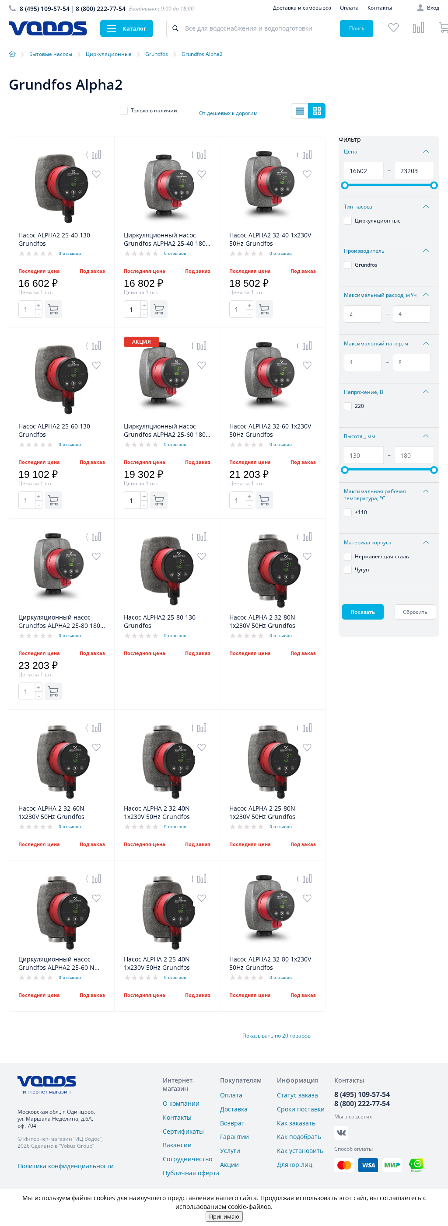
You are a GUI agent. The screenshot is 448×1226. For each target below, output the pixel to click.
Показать (362, 612)
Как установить (300, 1150)
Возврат (232, 1123)
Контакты (380, 7)
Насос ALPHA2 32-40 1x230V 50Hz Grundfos (270, 239)
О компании (181, 1103)
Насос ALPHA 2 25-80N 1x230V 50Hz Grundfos (262, 812)
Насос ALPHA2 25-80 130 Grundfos (160, 621)
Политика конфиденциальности (66, 1166)
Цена (350, 151)
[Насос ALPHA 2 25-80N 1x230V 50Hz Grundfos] (272, 799)
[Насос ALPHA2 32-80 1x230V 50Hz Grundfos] (272, 950)
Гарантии (234, 1136)
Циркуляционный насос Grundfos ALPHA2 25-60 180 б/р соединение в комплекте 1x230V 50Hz (167, 430)
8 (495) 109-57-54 (45, 8)
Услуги (230, 1150)
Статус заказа (297, 1095)
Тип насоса (358, 206)
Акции (229, 1164)
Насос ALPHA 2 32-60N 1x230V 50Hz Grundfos (51, 812)
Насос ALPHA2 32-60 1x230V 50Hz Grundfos (270, 430)
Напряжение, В (363, 392)
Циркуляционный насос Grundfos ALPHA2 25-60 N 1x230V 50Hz (56, 963)
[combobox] (234, 110)
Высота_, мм (359, 436)
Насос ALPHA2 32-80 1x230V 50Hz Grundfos (270, 963)
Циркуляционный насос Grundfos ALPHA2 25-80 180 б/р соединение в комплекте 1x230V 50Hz (61, 621)
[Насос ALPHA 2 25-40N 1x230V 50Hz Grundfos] (167, 950)
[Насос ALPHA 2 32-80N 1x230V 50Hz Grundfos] (272, 608)
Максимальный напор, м (376, 343)
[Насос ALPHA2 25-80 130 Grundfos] (167, 608)
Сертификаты (183, 1131)
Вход (433, 7)
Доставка (234, 1109)
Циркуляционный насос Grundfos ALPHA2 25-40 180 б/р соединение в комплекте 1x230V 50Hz (167, 239)
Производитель (364, 250)
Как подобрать (299, 1136)
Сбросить (415, 612)
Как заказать (296, 1123)
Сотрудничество (187, 1159)
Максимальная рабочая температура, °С (375, 495)
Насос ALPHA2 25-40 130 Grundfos (54, 239)
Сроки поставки (301, 1109)
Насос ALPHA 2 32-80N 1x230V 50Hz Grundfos (262, 621)
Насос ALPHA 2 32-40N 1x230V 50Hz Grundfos (157, 812)
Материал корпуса (368, 542)
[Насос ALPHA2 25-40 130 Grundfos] (61, 226)
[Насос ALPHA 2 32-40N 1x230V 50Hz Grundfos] (167, 799)
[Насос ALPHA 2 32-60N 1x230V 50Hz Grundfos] (61, 799)
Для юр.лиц (294, 1164)
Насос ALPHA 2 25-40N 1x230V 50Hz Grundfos (157, 963)
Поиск (356, 28)
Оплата (349, 7)
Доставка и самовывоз (302, 7)
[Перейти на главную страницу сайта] (48, 33)
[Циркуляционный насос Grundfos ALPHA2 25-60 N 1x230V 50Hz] (61, 950)
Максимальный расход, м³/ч (380, 295)
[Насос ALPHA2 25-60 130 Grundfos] (61, 417)
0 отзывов (70, 253)
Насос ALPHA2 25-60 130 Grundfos (54, 430)
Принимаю (224, 1216)
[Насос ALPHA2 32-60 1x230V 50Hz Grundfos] (272, 417)
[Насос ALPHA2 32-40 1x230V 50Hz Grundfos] (272, 226)
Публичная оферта (191, 1173)
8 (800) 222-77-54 (101, 8)
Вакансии (177, 1145)
